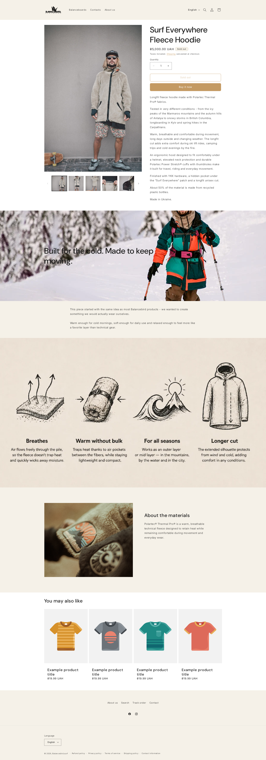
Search (125, 702)
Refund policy (78, 753)
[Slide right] (138, 183)
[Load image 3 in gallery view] (93, 183)
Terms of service (112, 753)
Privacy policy (94, 753)
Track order (139, 702)
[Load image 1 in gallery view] (59, 183)
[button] (204, 9)
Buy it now (185, 87)
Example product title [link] (63, 672)
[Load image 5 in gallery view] (126, 183)
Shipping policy (131, 753)
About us (112, 702)
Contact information (151, 753)
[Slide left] (47, 183)
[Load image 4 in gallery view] (109, 183)
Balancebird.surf (60, 753)
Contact (154, 702)
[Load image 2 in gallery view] (76, 183)
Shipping (171, 54)
